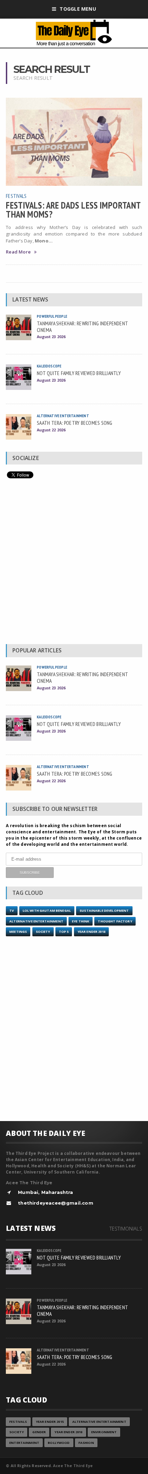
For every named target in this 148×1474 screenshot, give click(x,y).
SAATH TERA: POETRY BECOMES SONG (74, 422)
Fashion (86, 1442)
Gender (39, 1432)
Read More (18, 252)
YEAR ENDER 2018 (91, 931)
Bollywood (59, 1442)
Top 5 (64, 931)
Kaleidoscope (49, 365)
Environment (104, 1432)
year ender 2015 (50, 1421)
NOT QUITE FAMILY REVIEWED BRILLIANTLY (79, 373)
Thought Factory (115, 921)
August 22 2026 (51, 429)
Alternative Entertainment (63, 415)
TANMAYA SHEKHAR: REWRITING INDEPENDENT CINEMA (82, 326)
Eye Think (80, 921)
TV (11, 910)
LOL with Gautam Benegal (47, 910)
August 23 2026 (51, 336)
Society (43, 931)
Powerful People (52, 316)
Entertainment (24, 1442)
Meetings (18, 931)
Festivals (16, 195)
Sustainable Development (104, 910)
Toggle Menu (78, 9)
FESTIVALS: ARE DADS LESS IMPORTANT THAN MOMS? (73, 209)
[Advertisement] (74, 563)
